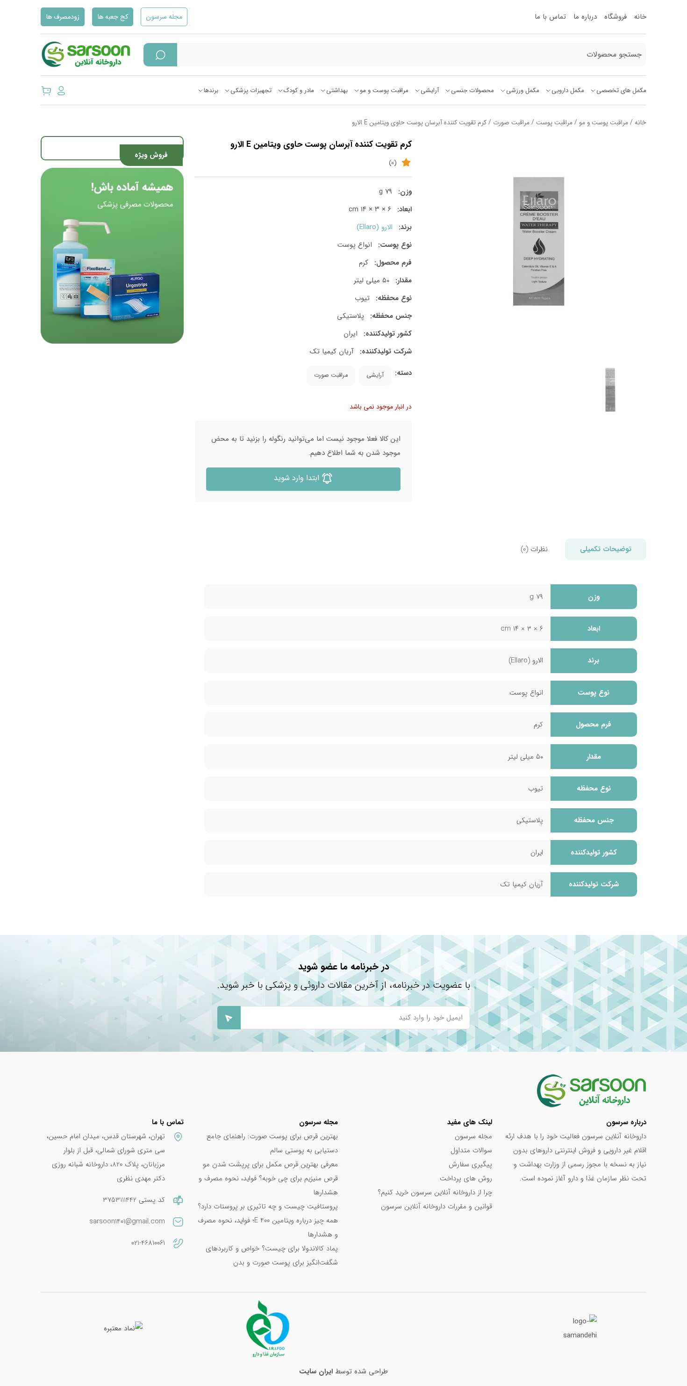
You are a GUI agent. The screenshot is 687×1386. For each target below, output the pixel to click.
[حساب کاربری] (61, 90)
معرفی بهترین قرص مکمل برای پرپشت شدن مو (270, 1164)
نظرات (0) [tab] (534, 549)
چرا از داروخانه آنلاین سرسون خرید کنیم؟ (435, 1192)
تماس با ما (550, 16)
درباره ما (585, 16)
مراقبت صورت (511, 123)
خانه (640, 16)
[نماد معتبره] (123, 1328)
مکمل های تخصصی (621, 90)
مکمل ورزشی (522, 90)
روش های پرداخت (466, 1178)
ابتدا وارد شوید (298, 478)
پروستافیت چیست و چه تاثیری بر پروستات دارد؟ (268, 1206)
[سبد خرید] (46, 90)
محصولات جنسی (472, 90)
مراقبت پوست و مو (384, 90)
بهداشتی (337, 90)
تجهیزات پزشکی (251, 90)
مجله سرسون (164, 17)
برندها (211, 90)
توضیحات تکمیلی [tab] (605, 549)
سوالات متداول (471, 1150)
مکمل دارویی (567, 90)
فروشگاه (615, 16)
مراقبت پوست (554, 123)
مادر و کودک (299, 90)
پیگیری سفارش (470, 1164)
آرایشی (430, 90)
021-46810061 (148, 1243)
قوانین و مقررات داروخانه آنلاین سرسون (436, 1206)
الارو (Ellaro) (375, 227)
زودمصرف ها (62, 17)
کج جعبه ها (112, 17)
